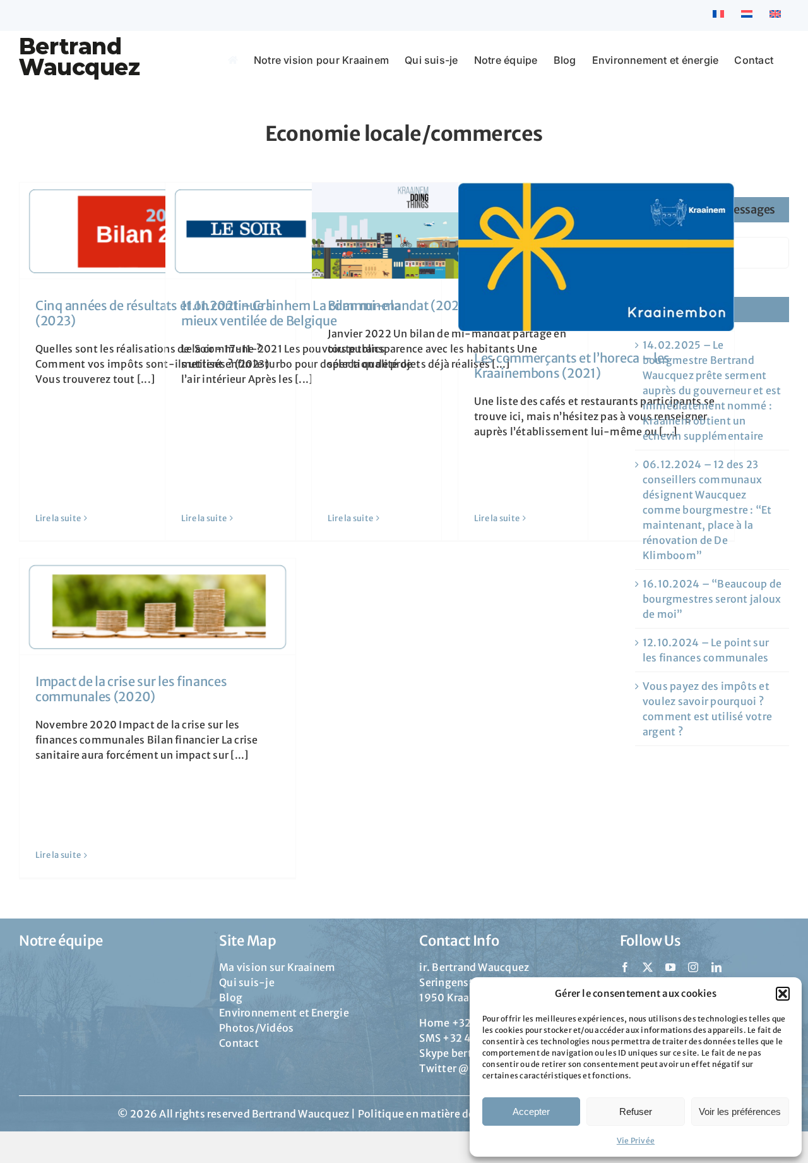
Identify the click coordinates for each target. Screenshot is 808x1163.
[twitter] (648, 967)
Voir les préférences (740, 1111)
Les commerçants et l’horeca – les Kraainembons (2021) (572, 365)
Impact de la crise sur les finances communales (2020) (131, 688)
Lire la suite (58, 518)
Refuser (635, 1111)
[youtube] (670, 967)
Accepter (531, 1111)
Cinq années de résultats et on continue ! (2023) (152, 313)
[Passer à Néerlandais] (747, 15)
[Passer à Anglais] (775, 15)
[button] (782, 993)
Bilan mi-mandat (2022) (399, 305)
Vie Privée (636, 1140)
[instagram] (693, 967)
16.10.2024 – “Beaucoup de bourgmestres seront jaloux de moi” (712, 598)
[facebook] (625, 967)
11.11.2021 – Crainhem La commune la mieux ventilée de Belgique (291, 313)
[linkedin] (716, 967)
